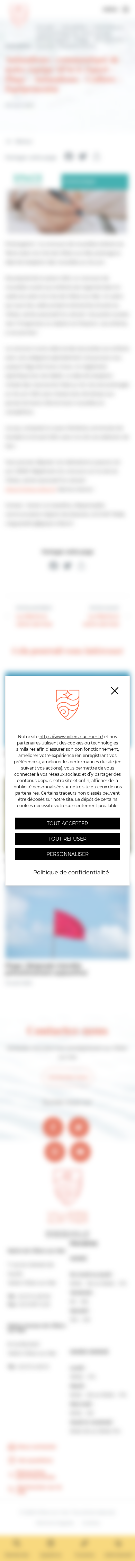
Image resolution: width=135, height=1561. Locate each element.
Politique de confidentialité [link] (71, 872)
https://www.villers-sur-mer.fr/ (71, 736)
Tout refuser (67, 839)
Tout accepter (67, 823)
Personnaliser (67, 854)
